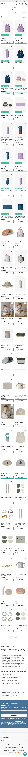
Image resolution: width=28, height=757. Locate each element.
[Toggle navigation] (2, 4)
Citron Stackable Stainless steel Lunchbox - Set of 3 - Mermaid (21, 89)
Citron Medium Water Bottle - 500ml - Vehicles (20, 294)
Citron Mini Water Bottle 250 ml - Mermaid (20, 191)
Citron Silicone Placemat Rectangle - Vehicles (20, 549)
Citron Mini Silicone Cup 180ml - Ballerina (20, 396)
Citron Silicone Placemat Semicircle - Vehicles (20, 473)
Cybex (22, 692)
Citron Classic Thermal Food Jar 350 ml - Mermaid (20, 166)
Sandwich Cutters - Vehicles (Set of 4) (5, 524)
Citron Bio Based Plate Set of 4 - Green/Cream (21, 626)
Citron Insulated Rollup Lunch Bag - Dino (20, 63)
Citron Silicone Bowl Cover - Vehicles (5, 370)
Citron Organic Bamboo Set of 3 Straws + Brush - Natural (7, 575)
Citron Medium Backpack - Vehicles (20, 268)
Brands (14, 7)
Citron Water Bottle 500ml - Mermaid (5, 63)
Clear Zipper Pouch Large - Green (20, 370)
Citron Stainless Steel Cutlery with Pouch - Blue (7, 217)
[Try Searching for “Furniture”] (16, 4)
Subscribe (14, 715)
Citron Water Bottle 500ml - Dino (19, 140)
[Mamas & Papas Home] (5, 4)
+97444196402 (10, 724)
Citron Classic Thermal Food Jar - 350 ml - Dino (20, 217)
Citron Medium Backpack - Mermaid (7, 38)
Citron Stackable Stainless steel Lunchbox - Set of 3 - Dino (7, 114)
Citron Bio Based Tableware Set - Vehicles (7, 294)
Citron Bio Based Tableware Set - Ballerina (20, 319)
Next (16, 637)
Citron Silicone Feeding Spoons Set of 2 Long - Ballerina (20, 524)
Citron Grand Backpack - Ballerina (20, 242)
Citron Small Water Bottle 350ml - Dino (7, 166)
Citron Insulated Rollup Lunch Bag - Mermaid (20, 38)
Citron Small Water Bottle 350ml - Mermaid (7, 140)
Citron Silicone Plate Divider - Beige (6, 473)
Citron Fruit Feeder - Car (7, 446)
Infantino (15, 695)
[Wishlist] (12, 21)
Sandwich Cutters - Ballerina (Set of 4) (5, 626)
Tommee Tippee (6, 692)
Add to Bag (7, 42)
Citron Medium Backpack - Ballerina (7, 268)
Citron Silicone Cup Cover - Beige (7, 601)
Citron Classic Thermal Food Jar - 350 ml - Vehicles (6, 345)
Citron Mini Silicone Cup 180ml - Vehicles (20, 575)
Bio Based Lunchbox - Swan (20, 601)
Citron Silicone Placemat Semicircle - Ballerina (20, 421)
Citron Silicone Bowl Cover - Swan (5, 242)
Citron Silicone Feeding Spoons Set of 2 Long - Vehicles (6, 498)
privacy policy (18, 721)
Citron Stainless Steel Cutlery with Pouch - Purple (19, 114)
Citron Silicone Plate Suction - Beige (19, 345)
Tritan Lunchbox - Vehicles (5, 396)
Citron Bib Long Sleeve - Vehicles (7, 421)
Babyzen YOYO (15, 692)
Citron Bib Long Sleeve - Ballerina (7, 319)
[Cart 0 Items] (26, 4)
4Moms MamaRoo (6, 695)
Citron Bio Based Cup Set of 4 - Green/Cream (20, 498)
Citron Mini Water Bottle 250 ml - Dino (6, 191)
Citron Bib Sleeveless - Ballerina (20, 447)
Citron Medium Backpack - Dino (7, 89)
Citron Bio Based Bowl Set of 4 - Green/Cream (7, 549)
